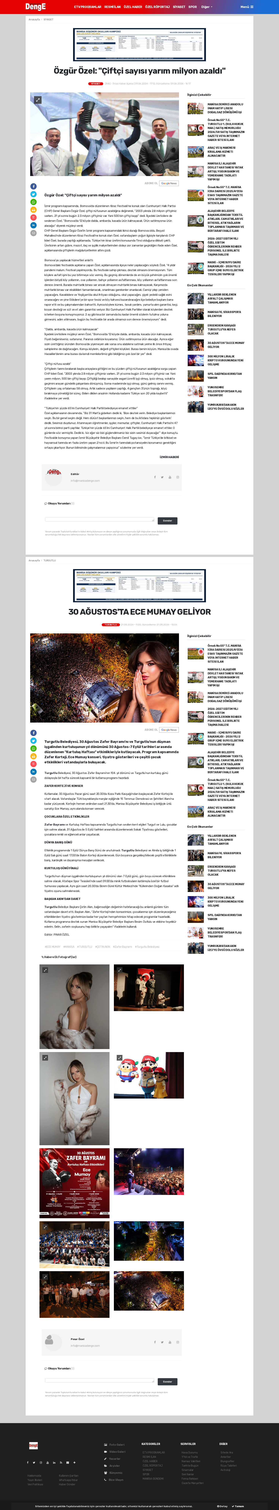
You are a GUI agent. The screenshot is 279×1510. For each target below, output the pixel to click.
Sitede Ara (227, 1452)
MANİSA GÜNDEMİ (153, 1478)
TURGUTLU (50, 560)
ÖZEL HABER (133, 7)
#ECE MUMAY (52, 946)
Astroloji (225, 1470)
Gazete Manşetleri (193, 1483)
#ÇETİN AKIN (102, 946)
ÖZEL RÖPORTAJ (157, 7)
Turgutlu (51, 773)
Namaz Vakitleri (191, 1461)
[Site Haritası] (69, 1462)
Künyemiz (116, 1473)
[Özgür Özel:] (104, 134)
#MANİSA (68, 946)
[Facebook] (29, 1462)
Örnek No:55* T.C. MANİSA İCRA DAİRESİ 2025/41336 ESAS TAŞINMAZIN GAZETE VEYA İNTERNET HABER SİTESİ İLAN (225, 195)
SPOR (192, 7)
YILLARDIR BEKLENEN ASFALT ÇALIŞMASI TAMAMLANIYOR (222, 298)
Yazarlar (114, 1458)
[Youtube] (49, 1462)
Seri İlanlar (188, 1474)
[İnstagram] (42, 1462)
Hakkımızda (34, 1475)
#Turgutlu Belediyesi (147, 946)
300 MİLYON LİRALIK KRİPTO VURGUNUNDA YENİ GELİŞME (226, 360)
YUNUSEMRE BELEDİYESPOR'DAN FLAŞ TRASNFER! (225, 391)
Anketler (226, 1457)
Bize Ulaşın (115, 1480)
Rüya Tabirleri (228, 1465)
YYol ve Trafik (190, 1457)
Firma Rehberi (190, 1478)
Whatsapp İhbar (68, 1480)
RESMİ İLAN (112, 7)
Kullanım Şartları (68, 1475)
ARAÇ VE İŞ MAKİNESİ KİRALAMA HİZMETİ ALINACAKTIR (222, 151)
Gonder (167, 520)
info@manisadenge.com (85, 480)
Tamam (239, 1506)
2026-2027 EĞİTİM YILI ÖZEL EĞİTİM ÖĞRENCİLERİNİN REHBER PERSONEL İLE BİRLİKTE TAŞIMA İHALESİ (225, 246)
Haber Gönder (67, 1484)
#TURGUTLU (84, 946)
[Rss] (62, 1462)
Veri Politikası (35, 1484)
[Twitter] (35, 1462)
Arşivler (114, 1466)
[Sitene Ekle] (76, 1462)
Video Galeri (117, 1451)
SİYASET (179, 7)
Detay (223, 1506)
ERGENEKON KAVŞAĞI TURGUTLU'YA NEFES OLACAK (222, 329)
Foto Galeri (117, 1444)
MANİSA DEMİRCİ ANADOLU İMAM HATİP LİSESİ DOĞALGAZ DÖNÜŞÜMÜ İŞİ (225, 108)
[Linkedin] (55, 1462)
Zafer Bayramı (54, 824)
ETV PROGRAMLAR (87, 7)
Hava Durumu (190, 1452)
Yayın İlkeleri (35, 1480)
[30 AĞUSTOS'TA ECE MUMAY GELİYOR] (104, 678)
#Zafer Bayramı (122, 946)
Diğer (205, 7)
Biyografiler (227, 1461)
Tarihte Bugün (190, 1465)
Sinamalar (188, 1470)
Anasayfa (34, 19)
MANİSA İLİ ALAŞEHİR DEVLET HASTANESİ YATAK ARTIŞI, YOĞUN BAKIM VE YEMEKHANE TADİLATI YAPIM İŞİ (225, 171)
